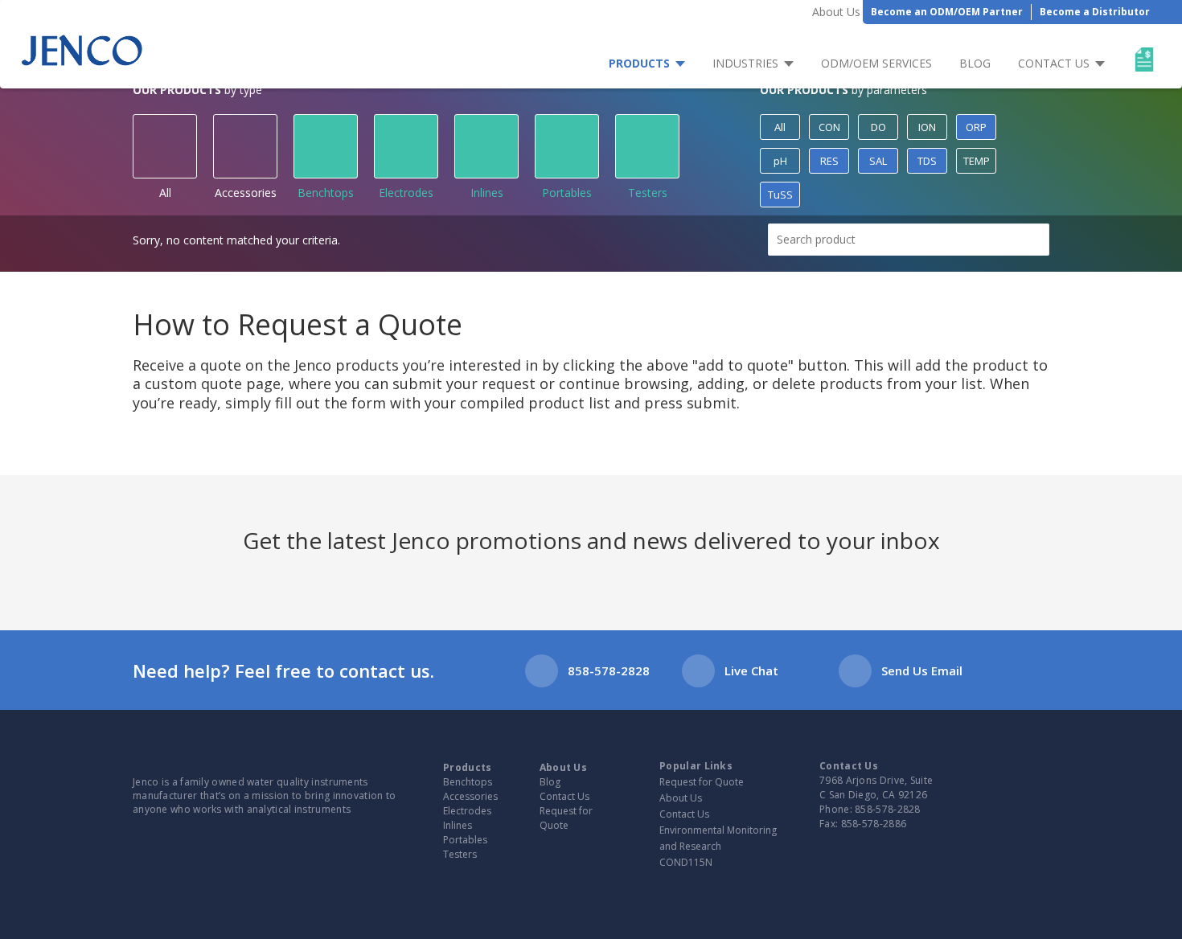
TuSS (780, 194)
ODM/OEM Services (876, 63)
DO (878, 127)
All (165, 192)
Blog (975, 63)
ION (927, 127)
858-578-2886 (874, 823)
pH (780, 161)
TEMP (976, 161)
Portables (567, 192)
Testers (647, 192)
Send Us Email (921, 670)
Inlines (486, 192)
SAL (878, 161)
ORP (976, 127)
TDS (927, 161)
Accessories (246, 192)
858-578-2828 (609, 670)
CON (829, 127)
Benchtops (326, 192)
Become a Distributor (1095, 11)
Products (639, 63)
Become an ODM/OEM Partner (947, 11)
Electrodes (406, 192)
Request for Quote (566, 818)
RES (829, 161)
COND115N (685, 862)
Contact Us (1054, 63)
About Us (836, 11)
